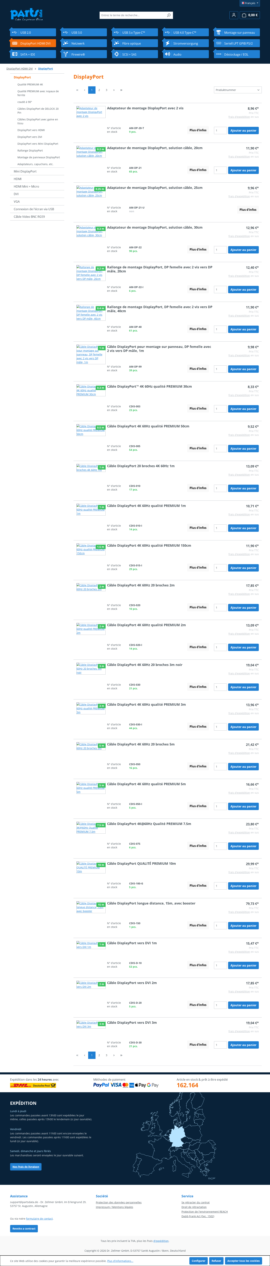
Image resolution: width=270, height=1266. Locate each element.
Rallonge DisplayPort (30, 150)
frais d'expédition (239, 117)
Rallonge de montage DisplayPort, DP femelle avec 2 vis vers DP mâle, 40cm (159, 309)
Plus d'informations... (120, 1261)
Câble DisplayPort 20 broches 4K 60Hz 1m (141, 466)
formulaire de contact (39, 1218)
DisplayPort (22, 77)
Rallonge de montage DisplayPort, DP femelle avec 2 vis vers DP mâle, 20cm (159, 269)
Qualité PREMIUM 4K (30, 84)
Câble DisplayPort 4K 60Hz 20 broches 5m (141, 744)
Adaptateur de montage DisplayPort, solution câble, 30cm (155, 227)
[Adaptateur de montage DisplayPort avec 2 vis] (91, 120)
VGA (17, 202)
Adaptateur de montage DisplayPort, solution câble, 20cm (155, 148)
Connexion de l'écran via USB (34, 209)
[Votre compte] (233, 15)
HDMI (17, 179)
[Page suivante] (114, 90)
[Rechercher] (168, 15)
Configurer (198, 1261)
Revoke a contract (23, 1228)
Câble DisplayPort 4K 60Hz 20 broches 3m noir (144, 665)
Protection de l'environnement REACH (204, 1211)
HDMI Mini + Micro (26, 186)
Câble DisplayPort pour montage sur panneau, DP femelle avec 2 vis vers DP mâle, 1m (159, 349)
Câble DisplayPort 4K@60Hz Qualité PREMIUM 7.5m (149, 824)
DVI (16, 194)
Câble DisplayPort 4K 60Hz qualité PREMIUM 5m (146, 784)
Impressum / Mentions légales (114, 1207)
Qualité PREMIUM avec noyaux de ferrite (38, 93)
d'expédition (161, 1241)
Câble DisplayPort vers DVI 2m (132, 983)
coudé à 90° (24, 102)
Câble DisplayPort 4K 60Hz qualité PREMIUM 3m (146, 704)
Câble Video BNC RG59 (29, 217)
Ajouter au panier (243, 130)
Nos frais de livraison (25, 1166)
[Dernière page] (121, 90)
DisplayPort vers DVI (29, 137)
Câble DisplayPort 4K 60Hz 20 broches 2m (141, 585)
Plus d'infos (198, 130)
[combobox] (132, 15)
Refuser (216, 1261)
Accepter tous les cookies (243, 1261)
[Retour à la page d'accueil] (26, 14)
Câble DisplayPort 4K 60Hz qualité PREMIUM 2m (146, 625)
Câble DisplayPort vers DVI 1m (132, 943)
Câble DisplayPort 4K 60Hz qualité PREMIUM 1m (146, 506)
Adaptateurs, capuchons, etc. (35, 164)
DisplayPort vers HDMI (31, 130)
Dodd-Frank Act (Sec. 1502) (197, 1216)
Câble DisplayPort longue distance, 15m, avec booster (151, 903)
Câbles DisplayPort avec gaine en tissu (37, 121)
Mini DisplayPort (25, 171)
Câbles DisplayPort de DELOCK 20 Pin (38, 110)
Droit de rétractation (194, 1207)
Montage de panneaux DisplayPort (38, 157)
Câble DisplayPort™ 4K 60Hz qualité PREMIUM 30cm (149, 386)
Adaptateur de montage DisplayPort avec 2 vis (145, 108)
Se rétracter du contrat (195, 1202)
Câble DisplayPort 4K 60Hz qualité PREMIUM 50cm (148, 426)
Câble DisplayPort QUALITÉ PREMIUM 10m (141, 863)
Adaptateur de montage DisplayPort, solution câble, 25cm (155, 188)
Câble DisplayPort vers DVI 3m (132, 1022)
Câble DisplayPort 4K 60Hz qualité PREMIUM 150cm (149, 545)
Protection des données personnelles (119, 1202)
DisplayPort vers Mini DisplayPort (37, 143)
